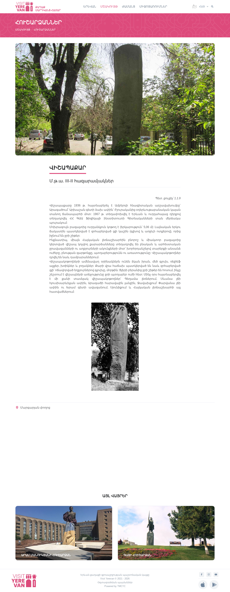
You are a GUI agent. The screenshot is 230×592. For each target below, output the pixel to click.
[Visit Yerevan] (26, 6)
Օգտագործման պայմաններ (115, 582)
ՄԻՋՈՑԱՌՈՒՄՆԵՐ (153, 6)
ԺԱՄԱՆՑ (128, 6)
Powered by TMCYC (115, 586)
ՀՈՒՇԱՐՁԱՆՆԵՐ (45, 29)
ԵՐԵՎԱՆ (89, 6)
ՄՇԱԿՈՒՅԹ (109, 6)
